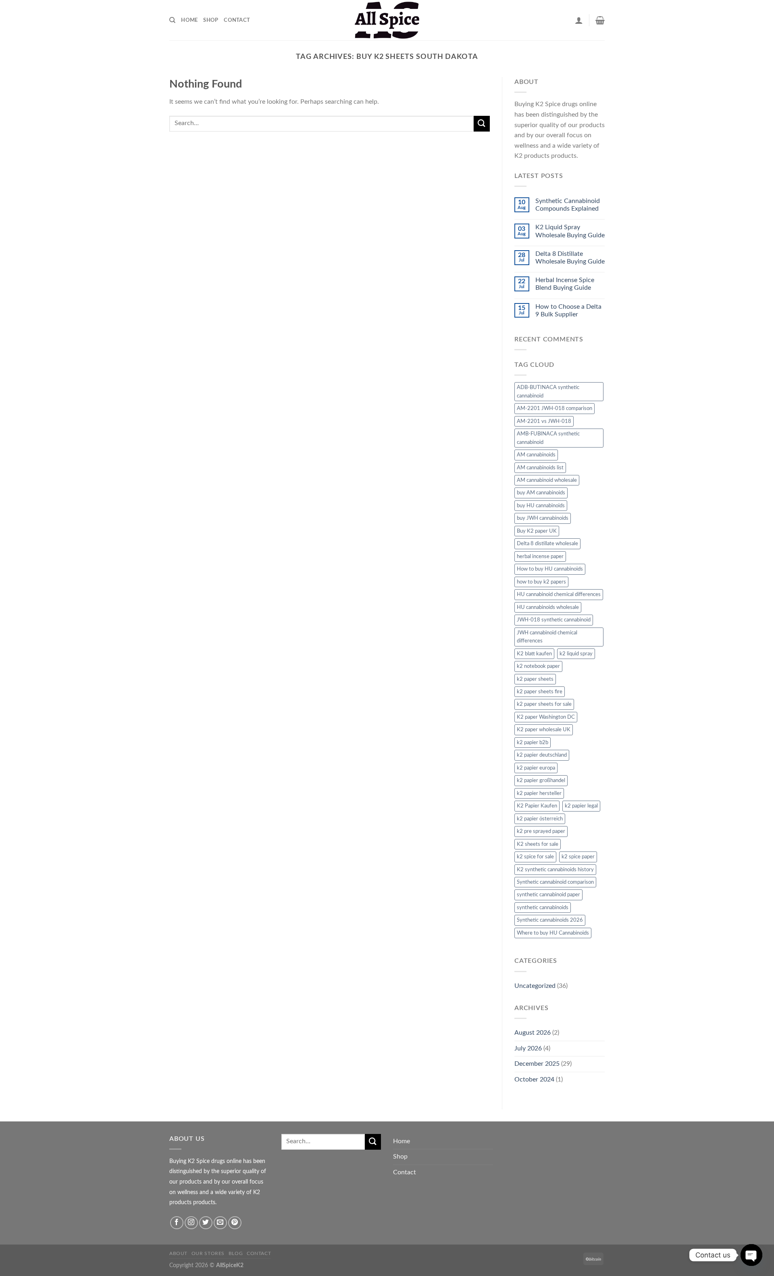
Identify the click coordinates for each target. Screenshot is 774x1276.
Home (189, 20)
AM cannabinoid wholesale (547, 480)
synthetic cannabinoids (542, 907)
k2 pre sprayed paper (541, 831)
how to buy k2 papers (541, 581)
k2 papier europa (536, 768)
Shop (210, 20)
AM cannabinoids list (540, 467)
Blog (236, 1253)
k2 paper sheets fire (539, 691)
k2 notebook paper (538, 666)
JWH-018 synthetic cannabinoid (554, 619)
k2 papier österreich (540, 818)
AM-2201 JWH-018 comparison (554, 408)
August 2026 (532, 1032)
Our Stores (208, 1253)
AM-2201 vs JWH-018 (544, 421)
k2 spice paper (578, 856)
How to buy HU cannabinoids (550, 569)
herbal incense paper (540, 556)
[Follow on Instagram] (191, 1223)
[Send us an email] (220, 1223)
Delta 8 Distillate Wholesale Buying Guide (570, 258)
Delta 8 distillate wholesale (547, 543)
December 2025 (537, 1064)
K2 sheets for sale (537, 844)
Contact (237, 20)
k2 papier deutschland (542, 755)
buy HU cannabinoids (541, 505)
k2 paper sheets (535, 679)
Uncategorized (535, 986)
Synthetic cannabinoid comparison (555, 882)
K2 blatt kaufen (534, 653)
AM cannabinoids (536, 454)
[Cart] (600, 20)
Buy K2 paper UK (537, 531)
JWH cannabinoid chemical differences (547, 636)
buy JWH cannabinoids (542, 518)
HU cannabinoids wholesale (548, 607)
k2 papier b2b (532, 742)
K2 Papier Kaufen (537, 805)
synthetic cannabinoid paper (548, 894)
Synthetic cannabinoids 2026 (550, 920)
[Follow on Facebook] (176, 1223)
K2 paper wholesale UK (543, 729)
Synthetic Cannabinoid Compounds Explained (567, 205)
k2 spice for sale (535, 856)
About (178, 1253)
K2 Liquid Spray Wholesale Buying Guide (570, 231)
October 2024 (534, 1079)
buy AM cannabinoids (541, 492)
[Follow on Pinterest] (234, 1223)
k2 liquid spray (576, 653)
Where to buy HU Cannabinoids (553, 933)
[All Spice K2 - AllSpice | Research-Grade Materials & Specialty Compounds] (387, 20)
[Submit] (482, 124)
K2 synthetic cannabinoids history (555, 869)
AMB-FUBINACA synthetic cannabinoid (548, 437)
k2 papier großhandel (541, 780)
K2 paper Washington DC (546, 717)
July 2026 (528, 1048)
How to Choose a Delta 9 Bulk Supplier (568, 310)
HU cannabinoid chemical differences (559, 594)
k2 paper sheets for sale (544, 704)
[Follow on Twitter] (205, 1223)
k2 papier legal (581, 805)
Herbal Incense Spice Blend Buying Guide (564, 284)
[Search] (172, 20)
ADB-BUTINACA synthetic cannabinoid (548, 391)
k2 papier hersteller (539, 793)
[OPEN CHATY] (751, 1255)
